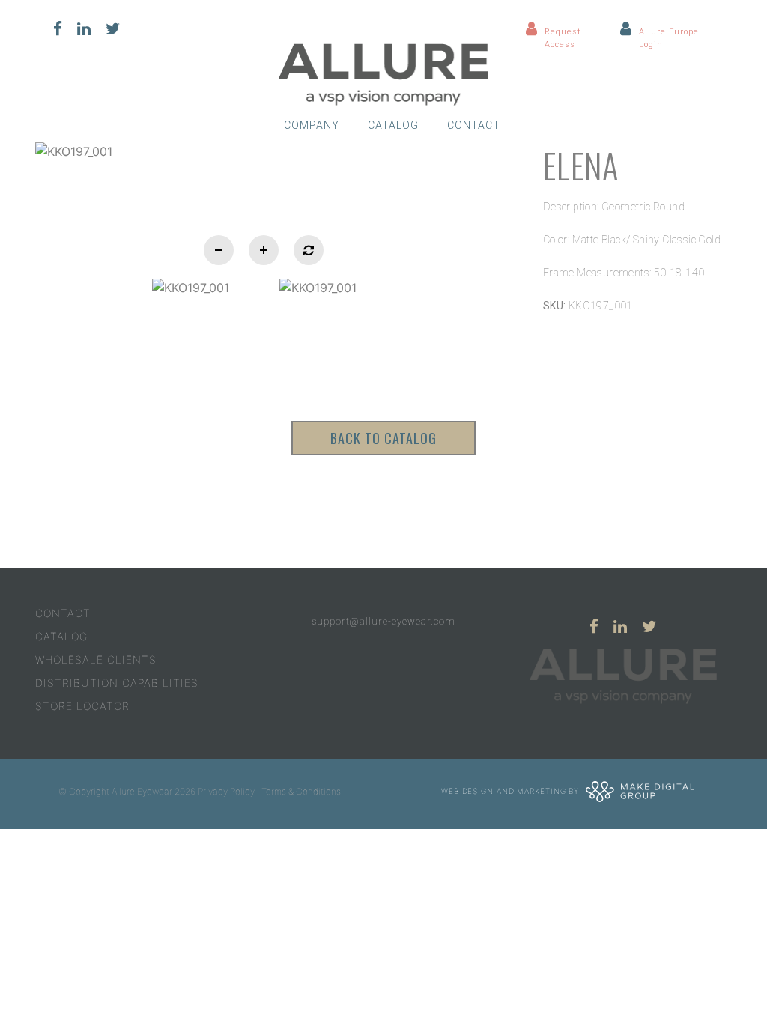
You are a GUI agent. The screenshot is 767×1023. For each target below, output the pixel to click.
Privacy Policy (226, 791)
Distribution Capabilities (116, 682)
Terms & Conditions (301, 791)
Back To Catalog (383, 438)
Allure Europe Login (669, 38)
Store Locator (82, 705)
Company (311, 125)
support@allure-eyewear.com (383, 621)
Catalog (393, 125)
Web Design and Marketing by (511, 790)
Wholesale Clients (96, 659)
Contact (473, 125)
